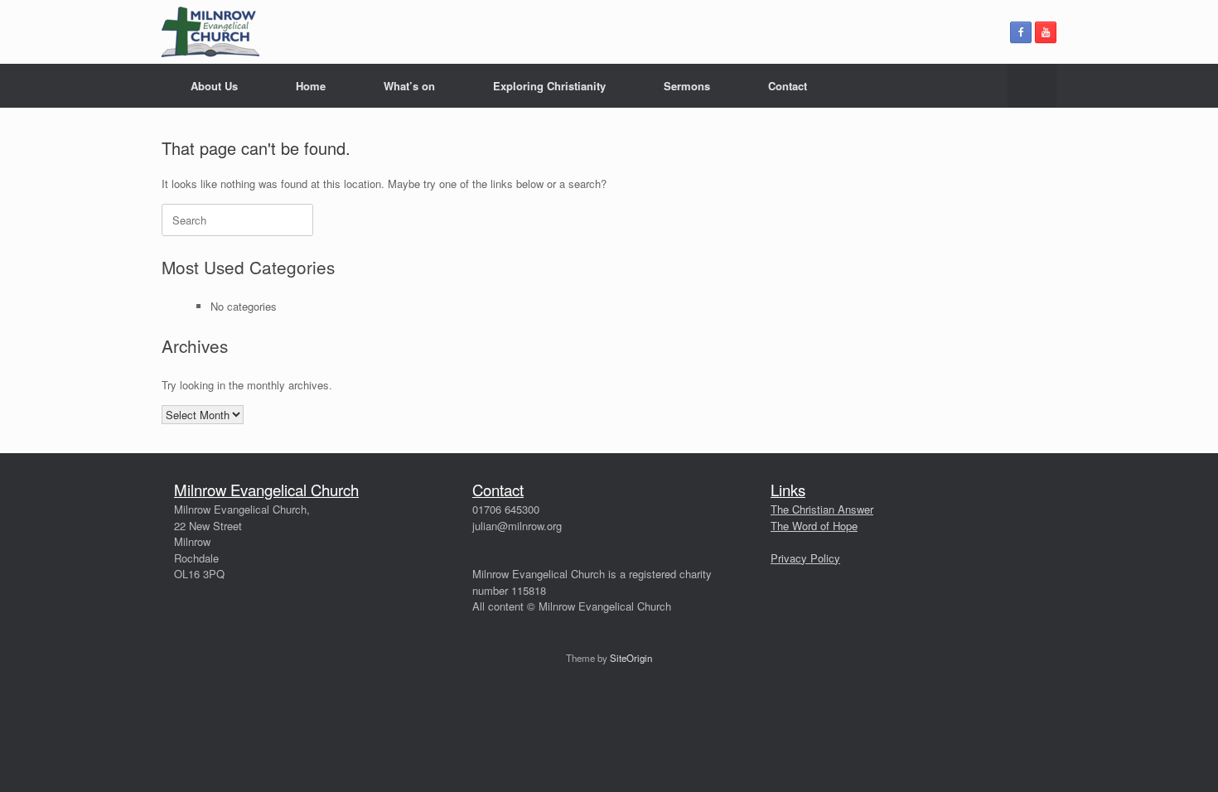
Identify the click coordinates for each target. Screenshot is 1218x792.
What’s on (409, 86)
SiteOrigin (631, 657)
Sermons (687, 86)
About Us (214, 86)
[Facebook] (1021, 32)
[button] (1032, 86)
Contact (787, 86)
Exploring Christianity (549, 86)
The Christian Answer (822, 509)
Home (311, 86)
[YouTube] (1045, 32)
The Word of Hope (814, 526)
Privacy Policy (805, 558)
